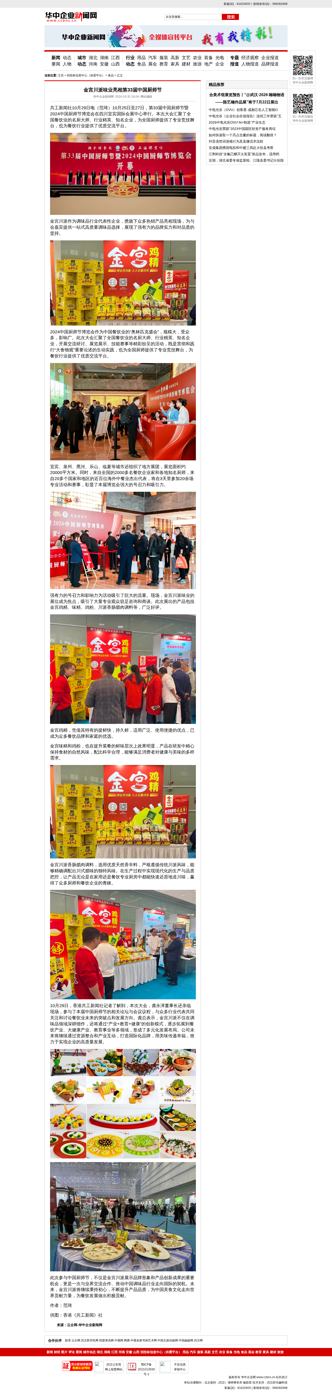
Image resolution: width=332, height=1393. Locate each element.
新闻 (56, 57)
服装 (163, 57)
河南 (93, 64)
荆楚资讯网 (106, 1340)
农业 (197, 57)
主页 (61, 75)
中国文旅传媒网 (167, 1340)
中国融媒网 (186, 1340)
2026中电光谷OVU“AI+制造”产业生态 (237, 122)
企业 (219, 64)
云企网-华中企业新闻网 (84, 1325)
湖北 (93, 57)
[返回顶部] (319, 1375)
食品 (141, 64)
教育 (163, 64)
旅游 (197, 64)
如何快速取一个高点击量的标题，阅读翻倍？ (243, 135)
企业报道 (270, 57)
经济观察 (250, 57)
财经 (57, 1352)
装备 (208, 57)
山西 (115, 64)
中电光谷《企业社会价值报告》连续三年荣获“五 (245, 116)
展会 (152, 64)
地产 (208, 64)
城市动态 (89, 1352)
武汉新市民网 (89, 1340)
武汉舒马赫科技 (277, 1382)
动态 (67, 57)
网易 (127, 1340)
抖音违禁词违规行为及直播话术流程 (236, 141)
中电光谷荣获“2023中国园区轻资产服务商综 (242, 129)
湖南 (104, 57)
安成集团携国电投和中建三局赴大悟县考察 (241, 148)
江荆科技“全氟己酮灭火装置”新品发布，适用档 (244, 154)
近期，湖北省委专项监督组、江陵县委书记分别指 (246, 160)
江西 (115, 57)
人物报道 (250, 64)
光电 (219, 57)
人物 (67, 64)
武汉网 (198, 1340)
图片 (64, 1352)
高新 (175, 57)
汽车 (152, 57)
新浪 (68, 1340)
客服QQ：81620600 (237, 1388)
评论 (72, 1352)
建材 (186, 64)
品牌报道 (270, 64)
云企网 (75, 1340)
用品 (141, 57)
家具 (175, 64)
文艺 (186, 57)
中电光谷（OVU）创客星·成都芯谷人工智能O (243, 110)
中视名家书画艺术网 (144, 1340)
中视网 (118, 1340)
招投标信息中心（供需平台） (86, 75)
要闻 (56, 64)
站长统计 (282, 1377)
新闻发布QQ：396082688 (270, 1388)
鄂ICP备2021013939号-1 (146, 1369)
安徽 (104, 64)
